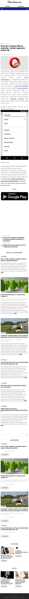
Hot (17, 548)
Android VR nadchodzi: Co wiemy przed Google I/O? (13, 295)
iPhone (20, 578)
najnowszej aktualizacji (21, 86)
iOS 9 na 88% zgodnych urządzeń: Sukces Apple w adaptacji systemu (13, 259)
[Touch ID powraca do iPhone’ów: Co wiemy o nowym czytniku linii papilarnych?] (21, 575)
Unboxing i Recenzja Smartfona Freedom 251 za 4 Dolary (13, 386)
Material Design (13, 181)
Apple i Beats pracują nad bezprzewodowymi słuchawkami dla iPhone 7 (14, 410)
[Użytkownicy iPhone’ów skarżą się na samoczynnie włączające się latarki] (7, 550)
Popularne (7, 6)
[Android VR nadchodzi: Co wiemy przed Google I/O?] (14, 285)
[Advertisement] (14, 25)
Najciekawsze (21, 6)
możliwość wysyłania (17, 99)
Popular (2, 547)
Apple (2, 578)
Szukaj (26, 435)
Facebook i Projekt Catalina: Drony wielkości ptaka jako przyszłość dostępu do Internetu (14, 336)
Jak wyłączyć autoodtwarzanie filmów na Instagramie (21, 552)
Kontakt (22, 597)
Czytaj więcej (5, 454)
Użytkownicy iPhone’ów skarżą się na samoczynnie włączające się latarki (7, 557)
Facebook (3, 333)
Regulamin (7, 597)
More (2, 272)
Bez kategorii (4, 256)
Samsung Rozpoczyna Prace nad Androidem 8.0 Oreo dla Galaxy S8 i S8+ (14, 363)
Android (3, 292)
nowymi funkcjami (23, 88)
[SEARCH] (27, 8)
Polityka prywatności (15, 597)
